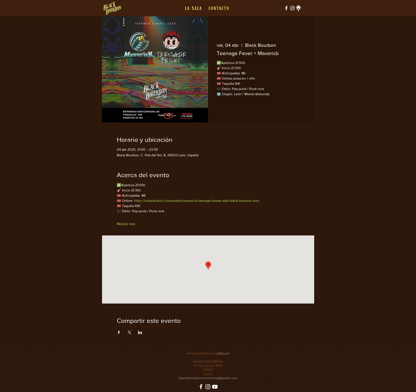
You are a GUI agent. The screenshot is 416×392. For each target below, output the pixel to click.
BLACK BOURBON (208, 361)
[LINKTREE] (298, 8)
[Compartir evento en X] (129, 332)
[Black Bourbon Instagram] (292, 8)
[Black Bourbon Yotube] (214, 386)
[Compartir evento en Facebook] (119, 332)
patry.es (223, 353)
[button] (193, 8)
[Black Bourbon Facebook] (286, 8)
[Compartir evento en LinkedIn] (140, 332)
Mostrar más (126, 224)
